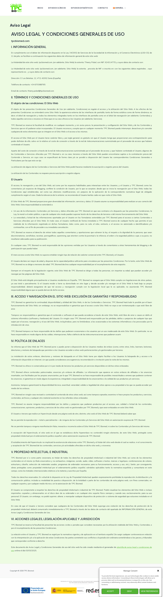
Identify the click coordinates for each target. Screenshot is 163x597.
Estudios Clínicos (57, 8)
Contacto (103, 8)
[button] (158, 571)
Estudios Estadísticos (82, 8)
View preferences (149, 591)
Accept (110, 591)
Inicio (40, 8)
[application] (124, 8)
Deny (129, 591)
